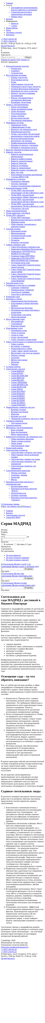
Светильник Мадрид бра (11, 576)
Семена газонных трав (15, 245)
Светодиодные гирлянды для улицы (26, 452)
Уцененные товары (10, 504)
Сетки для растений (19, 337)
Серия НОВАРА (18, 394)
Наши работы (12, 28)
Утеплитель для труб (20, 208)
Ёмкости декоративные (21, 168)
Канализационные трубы (17, 188)
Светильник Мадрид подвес (13, 585)
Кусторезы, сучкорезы (20, 346)
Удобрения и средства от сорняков (20, 285)
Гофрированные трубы (20, 127)
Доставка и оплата (14, 32)
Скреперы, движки (19, 475)
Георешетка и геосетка (15, 179)
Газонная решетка (13, 425)
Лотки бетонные (18, 111)
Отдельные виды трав (20, 263)
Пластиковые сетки (14, 328)
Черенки (14, 364)
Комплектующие (18, 326)
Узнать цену (34, 566)
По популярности (13, 555)
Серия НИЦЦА (17, 371)
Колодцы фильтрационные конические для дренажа (22, 139)
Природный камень (14, 448)
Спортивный (16, 324)
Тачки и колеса (17, 344)
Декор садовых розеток (21, 441)
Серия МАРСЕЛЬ (18, 387)
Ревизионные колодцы (20, 132)
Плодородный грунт (15, 283)
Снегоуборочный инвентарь (18, 470)
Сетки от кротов (18, 333)
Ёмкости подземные (19, 166)
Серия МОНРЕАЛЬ (19, 385)
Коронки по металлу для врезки (24, 145)
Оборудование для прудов (22, 84)
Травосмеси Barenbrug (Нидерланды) (26, 249)
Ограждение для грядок (21, 315)
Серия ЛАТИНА (18, 403)
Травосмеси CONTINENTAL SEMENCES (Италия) (23, 252)
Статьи (14, 26)
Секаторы (15, 358)
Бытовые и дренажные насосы (24, 147)
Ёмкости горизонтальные (22, 161)
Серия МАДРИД (18, 391)
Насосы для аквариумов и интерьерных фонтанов (22, 99)
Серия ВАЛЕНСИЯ (19, 376)
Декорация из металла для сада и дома (27, 419)
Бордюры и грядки (14, 299)
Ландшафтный (17, 321)
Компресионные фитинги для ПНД (26, 220)
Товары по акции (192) (10, 60)
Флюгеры (15, 414)
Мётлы (14, 479)
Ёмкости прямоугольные (21, 159)
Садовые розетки (13, 367)
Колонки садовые (18, 409)
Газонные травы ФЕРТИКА (23, 256)
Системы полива (13, 229)
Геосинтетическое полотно (17, 66)
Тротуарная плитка (19, 423)
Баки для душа (17, 172)
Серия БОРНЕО (18, 396)
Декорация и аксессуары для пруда (26, 86)
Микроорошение (18, 233)
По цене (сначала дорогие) (17, 560)
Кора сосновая (17, 430)
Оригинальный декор (20, 446)
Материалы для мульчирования (19, 428)
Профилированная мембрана (23, 143)
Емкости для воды (14, 152)
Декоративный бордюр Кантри (24, 301)
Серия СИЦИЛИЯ (19, 382)
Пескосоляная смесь (19, 486)
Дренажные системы (15, 123)
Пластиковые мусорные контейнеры (26, 175)
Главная (9, 3)
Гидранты (15, 240)
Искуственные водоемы (16, 75)
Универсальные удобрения (22, 290)
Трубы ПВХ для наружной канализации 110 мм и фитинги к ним (27, 191)
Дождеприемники (18, 114)
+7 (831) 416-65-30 (9, 39)
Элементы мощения (14, 421)
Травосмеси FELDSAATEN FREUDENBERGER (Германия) (24, 259)
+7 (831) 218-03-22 (9, 41)
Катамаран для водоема (21, 102)
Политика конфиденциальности (14, 947)
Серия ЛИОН (17, 389)
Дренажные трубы (19, 125)
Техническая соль (18, 493)
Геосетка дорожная (19, 184)
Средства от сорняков (20, 292)
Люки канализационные (16, 211)
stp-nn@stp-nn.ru (8, 46)
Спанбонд (15, 71)
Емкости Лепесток (19, 163)
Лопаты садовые (18, 355)
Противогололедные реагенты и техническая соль (20, 483)
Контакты (10, 35)
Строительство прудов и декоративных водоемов (21, 13)
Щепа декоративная (19, 434)
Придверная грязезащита (21, 120)
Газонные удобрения (20, 287)
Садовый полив (17, 238)
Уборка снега (16, 17)
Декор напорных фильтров (22, 439)
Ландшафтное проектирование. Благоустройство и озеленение (24, 9)
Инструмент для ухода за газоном (25, 353)
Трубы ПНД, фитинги (15, 215)
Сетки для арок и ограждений (23, 339)
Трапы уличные (17, 116)
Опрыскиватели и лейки (21, 348)
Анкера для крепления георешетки (26, 186)
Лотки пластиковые (19, 107)
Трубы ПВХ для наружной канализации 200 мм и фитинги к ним (27, 200)
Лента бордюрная (18, 317)
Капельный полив (18, 231)
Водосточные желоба (20, 118)
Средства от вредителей (21, 294)
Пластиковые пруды (19, 80)
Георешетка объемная (20, 181)
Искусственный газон (15, 319)
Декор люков (16, 443)
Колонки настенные (19, 412)
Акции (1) (25, 60)
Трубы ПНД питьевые (20, 217)
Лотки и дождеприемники (17, 105)
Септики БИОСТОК (20, 177)
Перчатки (15, 362)
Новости (14, 23)
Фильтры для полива (20, 242)
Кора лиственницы (19, 432)
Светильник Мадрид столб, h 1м (15, 566)
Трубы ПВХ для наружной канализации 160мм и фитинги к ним (27, 196)
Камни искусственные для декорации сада (24, 437)
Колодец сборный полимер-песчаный (22, 150)
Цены (8, 30)
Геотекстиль (16, 68)
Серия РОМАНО (18, 405)
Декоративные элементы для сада (20, 407)
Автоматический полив (21, 236)
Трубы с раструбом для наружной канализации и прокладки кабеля (25, 135)
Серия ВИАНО (17, 380)
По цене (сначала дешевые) (17, 558)
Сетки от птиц (17, 335)
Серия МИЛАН (17, 378)
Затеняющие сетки (19, 330)
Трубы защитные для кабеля (18, 213)
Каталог (9, 19)
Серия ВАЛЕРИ (18, 400)
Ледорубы (15, 477)
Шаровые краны (18, 222)
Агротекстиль (17, 73)
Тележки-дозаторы (19, 495)
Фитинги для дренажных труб (24, 129)
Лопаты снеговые (18, 473)
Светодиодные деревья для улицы (25, 459)
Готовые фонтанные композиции (25, 89)
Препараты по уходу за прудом (24, 91)
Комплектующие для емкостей (24, 170)
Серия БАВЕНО (18, 398)
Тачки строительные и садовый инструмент (25, 342)
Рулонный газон (13, 297)
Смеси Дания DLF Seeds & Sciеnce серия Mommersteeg (25, 275)
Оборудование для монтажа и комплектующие (23, 225)
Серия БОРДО (17, 373)
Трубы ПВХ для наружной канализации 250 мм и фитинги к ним (27, 205)
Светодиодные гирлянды (17, 450)
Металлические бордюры (22, 308)
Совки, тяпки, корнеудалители (24, 351)
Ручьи (13, 82)
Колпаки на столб (18, 416)
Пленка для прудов (19, 77)
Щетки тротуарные (19, 360)
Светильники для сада (15, 369)
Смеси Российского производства (25, 247)
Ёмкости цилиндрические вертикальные (22, 155)
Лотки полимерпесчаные (21, 109)
